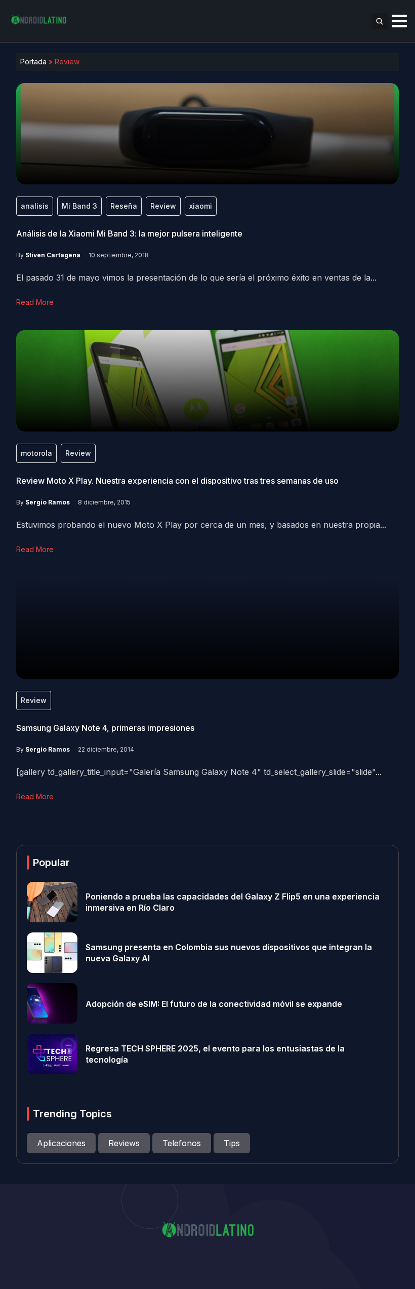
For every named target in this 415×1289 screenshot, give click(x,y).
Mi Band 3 (79, 206)
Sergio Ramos (47, 502)
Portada (33, 61)
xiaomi (200, 206)
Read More (35, 302)
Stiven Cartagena (52, 255)
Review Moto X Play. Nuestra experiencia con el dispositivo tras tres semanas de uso (177, 481)
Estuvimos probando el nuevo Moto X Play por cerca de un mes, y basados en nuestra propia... (201, 525)
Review (163, 206)
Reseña (123, 206)
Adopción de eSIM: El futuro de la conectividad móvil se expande (214, 1003)
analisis (35, 206)
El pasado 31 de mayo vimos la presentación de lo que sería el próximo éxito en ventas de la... (196, 277)
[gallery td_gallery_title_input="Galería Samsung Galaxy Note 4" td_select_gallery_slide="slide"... (199, 772)
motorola (36, 453)
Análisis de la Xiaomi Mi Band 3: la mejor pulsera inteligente (129, 233)
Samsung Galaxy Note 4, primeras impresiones (105, 728)
